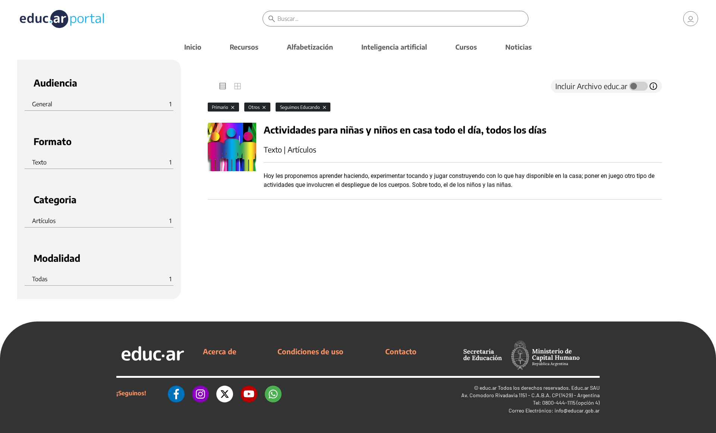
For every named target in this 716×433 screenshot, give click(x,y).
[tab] (222, 86)
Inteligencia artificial (394, 47)
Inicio (192, 47)
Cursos (466, 47)
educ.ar (488, 388)
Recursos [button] (244, 47)
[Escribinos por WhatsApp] (273, 393)
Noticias (518, 47)
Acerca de (219, 351)
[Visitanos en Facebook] (176, 393)
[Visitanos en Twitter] (224, 393)
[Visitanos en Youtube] (249, 393)
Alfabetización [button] (310, 47)
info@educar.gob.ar (577, 410)
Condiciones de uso (310, 351)
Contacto (401, 351)
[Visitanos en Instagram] (200, 393)
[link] (690, 18)
